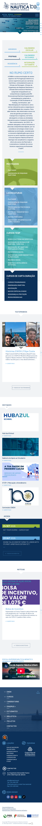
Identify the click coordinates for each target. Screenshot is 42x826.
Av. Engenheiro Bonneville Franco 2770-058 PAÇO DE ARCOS (18, 774)
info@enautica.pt (13, 780)
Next (41, 352)
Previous (41, 355)
